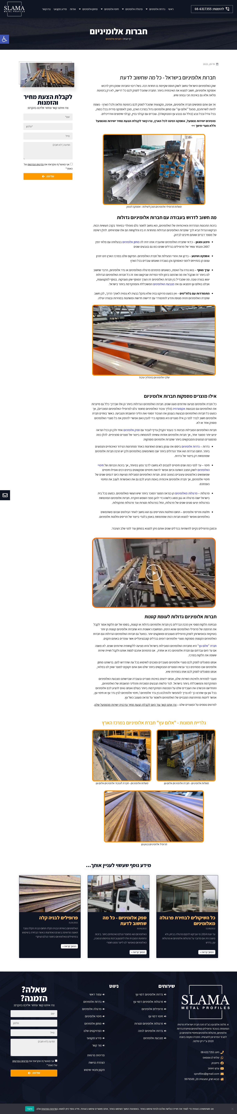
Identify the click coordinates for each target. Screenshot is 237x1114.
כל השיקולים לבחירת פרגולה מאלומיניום (187, 920)
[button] (212, 9)
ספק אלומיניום (131, 430)
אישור (29, 1108)
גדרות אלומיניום (157, 9)
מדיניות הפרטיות (36, 164)
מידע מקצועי (60, 9)
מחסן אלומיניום (90, 9)
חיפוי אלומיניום (111, 9)
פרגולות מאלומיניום (186, 493)
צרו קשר (46, 9)
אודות (73, 9)
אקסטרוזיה (179, 409)
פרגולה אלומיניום (134, 9)
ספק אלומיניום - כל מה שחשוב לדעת (125, 920)
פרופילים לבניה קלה (58, 917)
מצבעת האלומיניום (163, 284)
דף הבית (127, 38)
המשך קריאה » (207, 952)
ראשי (170, 9)
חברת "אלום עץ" (207, 646)
